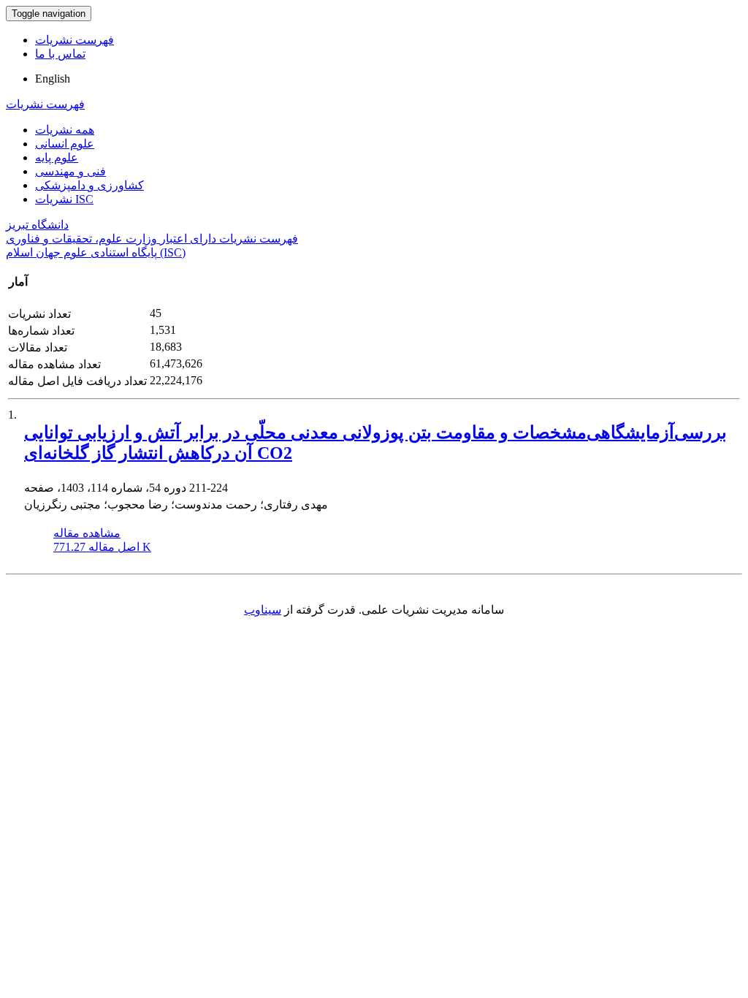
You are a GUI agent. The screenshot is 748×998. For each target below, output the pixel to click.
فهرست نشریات (74, 40)
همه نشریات (64, 129)
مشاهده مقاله (87, 533)
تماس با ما (60, 53)
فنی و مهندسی (70, 171)
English (52, 78)
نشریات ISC (64, 199)
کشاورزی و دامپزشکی (89, 185)
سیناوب (262, 609)
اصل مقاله (102, 547)
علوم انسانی (64, 143)
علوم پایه (56, 157)
